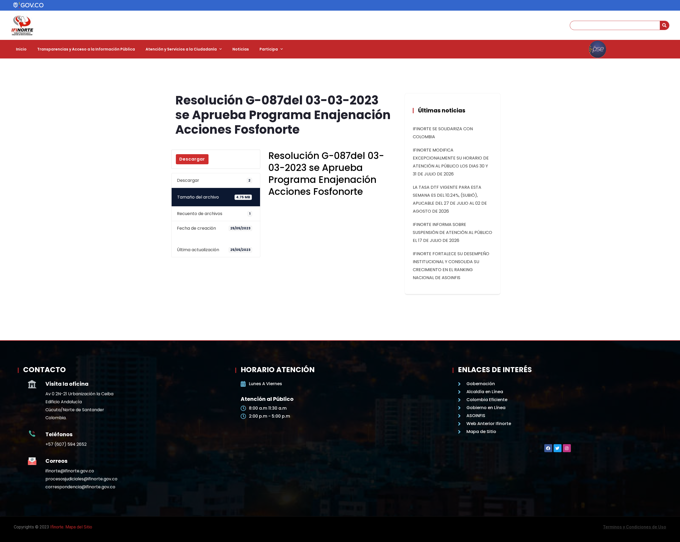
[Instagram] (567, 448)
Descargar (192, 159)
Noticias (240, 49)
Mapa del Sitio (78, 527)
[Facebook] (548, 448)
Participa (269, 49)
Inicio (21, 49)
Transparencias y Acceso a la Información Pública (86, 49)
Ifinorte (56, 527)
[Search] (664, 25)
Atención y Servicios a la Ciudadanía (181, 49)
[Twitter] (558, 448)
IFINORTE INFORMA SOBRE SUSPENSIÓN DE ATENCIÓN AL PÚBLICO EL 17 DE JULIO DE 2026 (452, 232)
